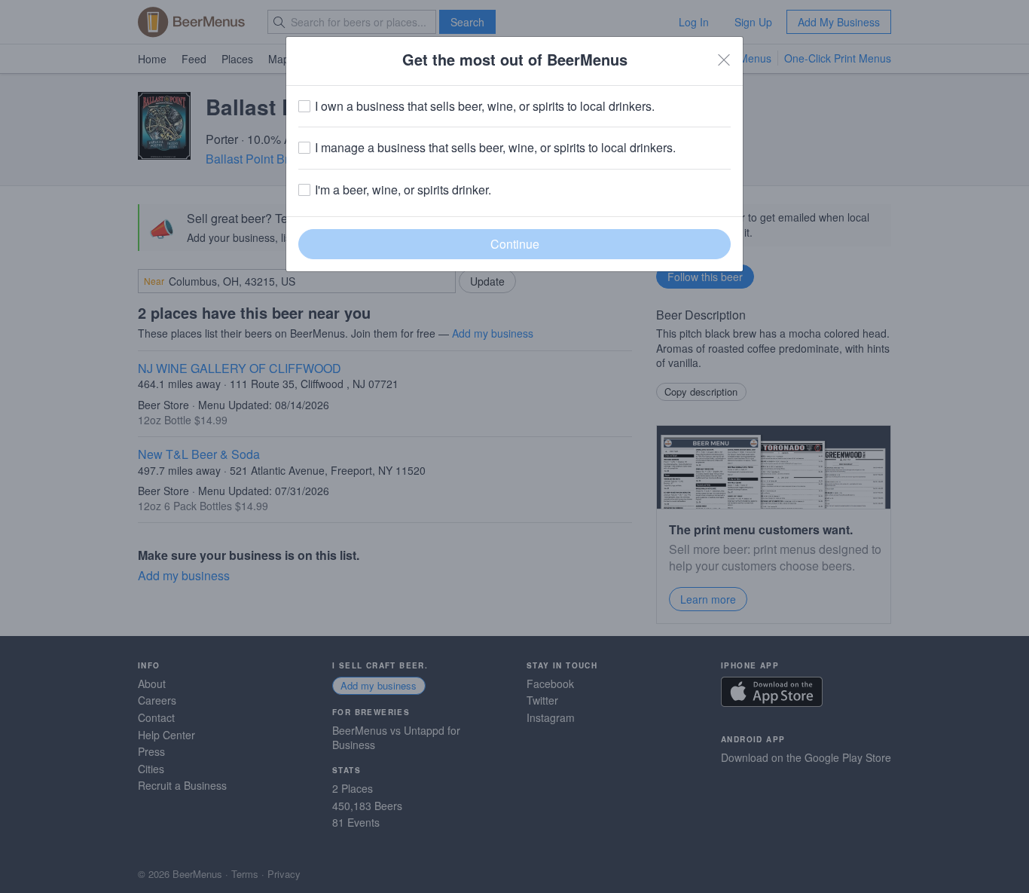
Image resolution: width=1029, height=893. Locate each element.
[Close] (724, 59)
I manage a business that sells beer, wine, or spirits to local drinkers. (495, 147)
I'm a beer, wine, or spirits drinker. (403, 190)
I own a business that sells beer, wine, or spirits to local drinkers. (485, 106)
